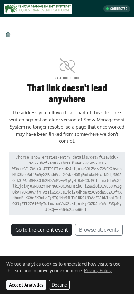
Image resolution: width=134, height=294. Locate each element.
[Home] (8, 34)
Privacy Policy (98, 270)
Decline (59, 284)
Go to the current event (41, 230)
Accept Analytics (26, 284)
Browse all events (99, 230)
